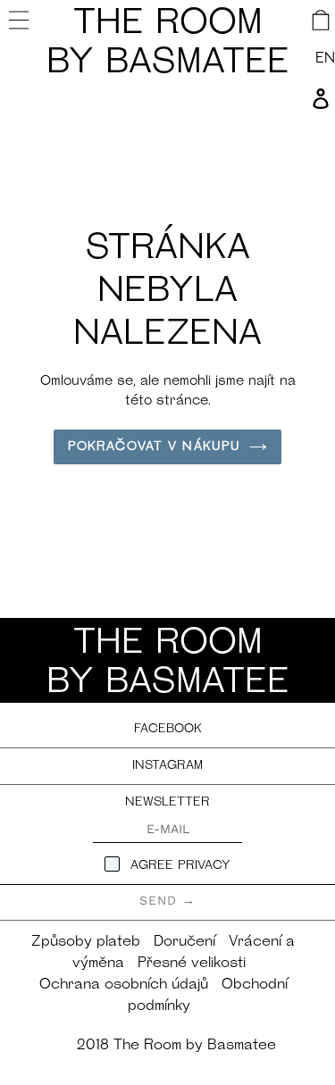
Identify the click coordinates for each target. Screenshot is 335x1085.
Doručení (184, 942)
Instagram (167, 765)
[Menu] (21, 19)
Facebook (168, 729)
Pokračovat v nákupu (154, 447)
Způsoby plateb (85, 942)
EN (325, 59)
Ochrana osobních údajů (123, 985)
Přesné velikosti (192, 963)
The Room (167, 43)
